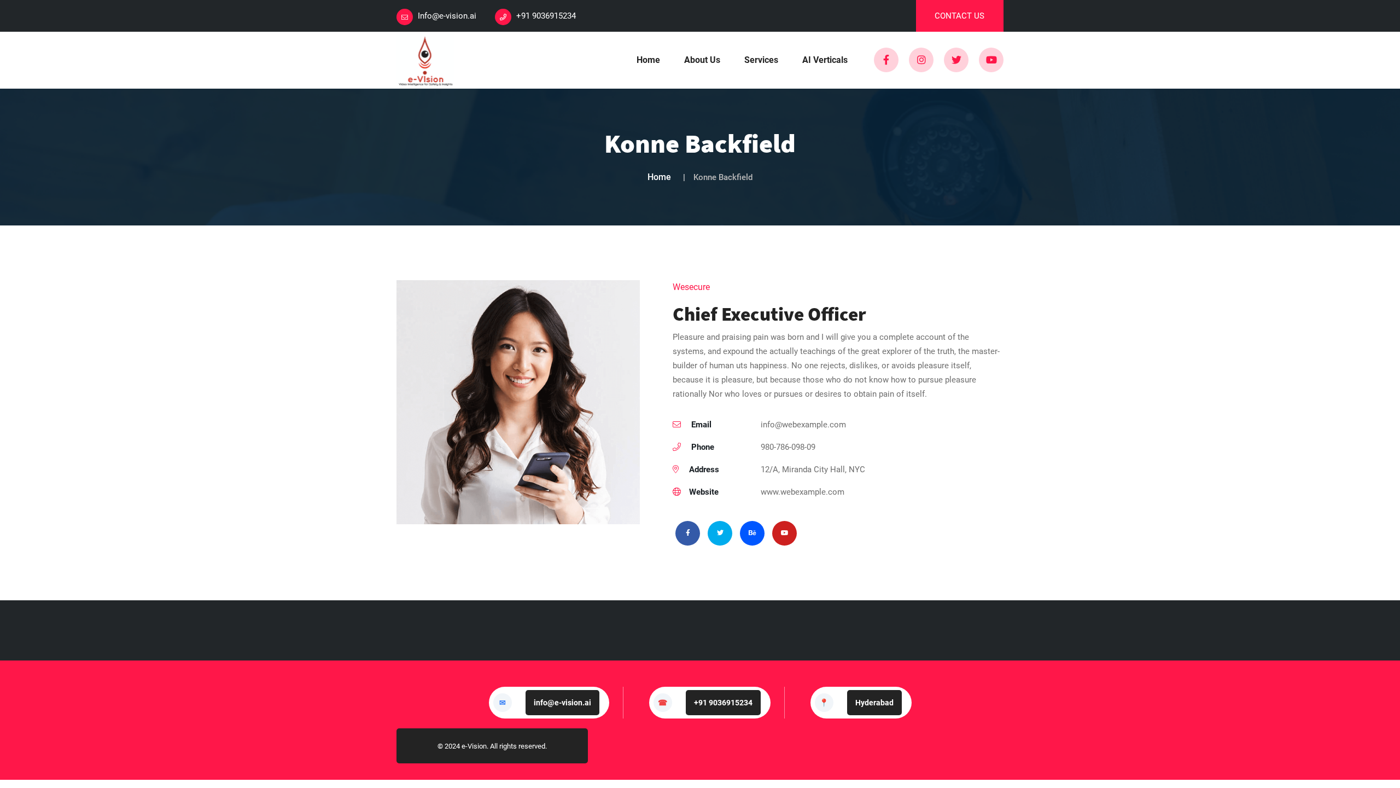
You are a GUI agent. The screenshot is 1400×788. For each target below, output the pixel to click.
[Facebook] (886, 60)
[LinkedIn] (921, 60)
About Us (702, 60)
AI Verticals (825, 60)
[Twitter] (956, 60)
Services (761, 60)
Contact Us (959, 16)
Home (648, 60)
